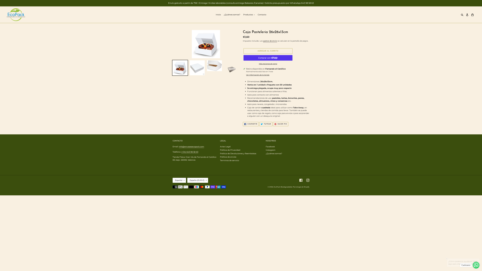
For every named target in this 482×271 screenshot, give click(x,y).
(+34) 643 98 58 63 (189, 152)
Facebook (270, 146)
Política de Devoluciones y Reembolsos (238, 153)
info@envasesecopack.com (191, 146)
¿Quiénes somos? (274, 153)
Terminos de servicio (229, 160)
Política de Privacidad (230, 150)
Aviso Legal (225, 146)
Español (178, 180)
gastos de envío (270, 41)
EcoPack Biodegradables (283, 187)
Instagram (270, 150)
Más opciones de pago (268, 64)
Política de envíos (228, 157)
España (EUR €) (197, 180)
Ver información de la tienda (257, 75)
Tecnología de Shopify (301, 187)
